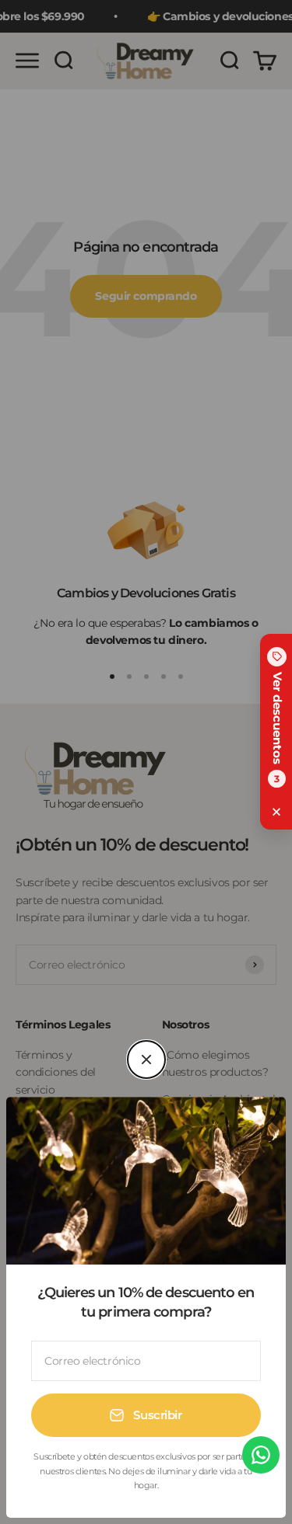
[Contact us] (261, 1455)
